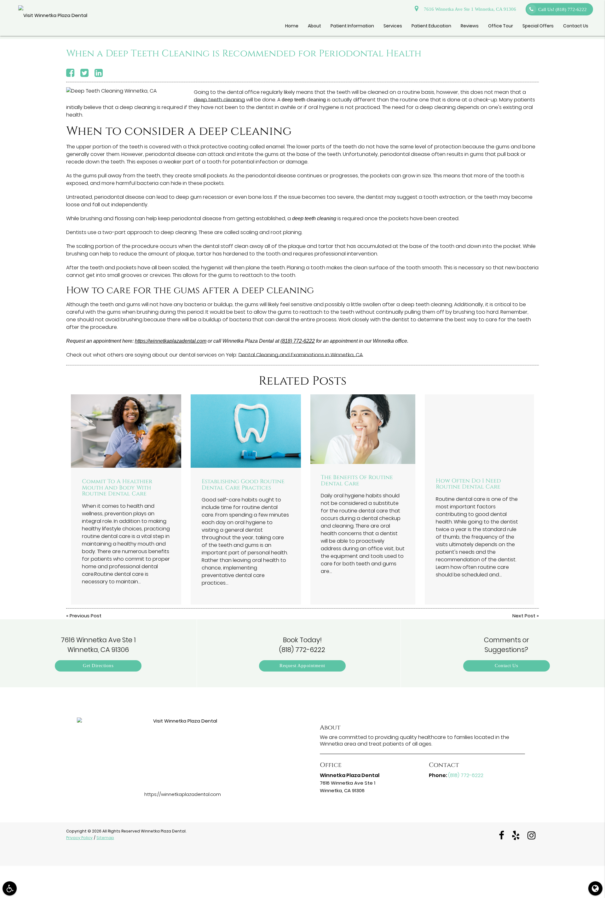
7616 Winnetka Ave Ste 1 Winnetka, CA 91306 (468, 9)
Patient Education (431, 26)
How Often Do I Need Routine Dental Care (468, 484)
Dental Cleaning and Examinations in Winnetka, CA (301, 354)
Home (291, 26)
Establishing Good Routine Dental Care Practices (243, 485)
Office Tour (500, 26)
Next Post (523, 615)
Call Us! (562, 9)
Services (392, 26)
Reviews (470, 26)
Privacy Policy (79, 837)
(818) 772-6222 (297, 341)
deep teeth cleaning (219, 99)
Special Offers (538, 26)
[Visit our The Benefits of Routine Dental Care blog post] (362, 429)
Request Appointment (302, 665)
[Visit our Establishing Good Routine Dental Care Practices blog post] (246, 431)
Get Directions (98, 665)
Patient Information (352, 26)
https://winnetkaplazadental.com (170, 341)
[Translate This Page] (595, 888)
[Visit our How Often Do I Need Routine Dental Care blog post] (479, 430)
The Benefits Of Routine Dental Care (357, 481)
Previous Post (85, 615)
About (314, 26)
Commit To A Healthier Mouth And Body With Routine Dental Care (117, 488)
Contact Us (575, 26)
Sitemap (105, 837)
